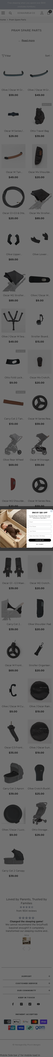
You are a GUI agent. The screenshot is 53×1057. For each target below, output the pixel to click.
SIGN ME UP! (39, 540)
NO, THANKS (39, 544)
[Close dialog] (51, 511)
